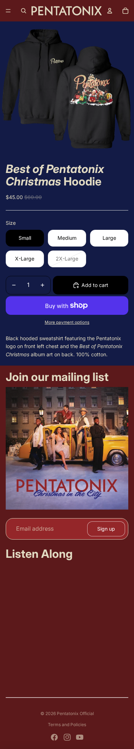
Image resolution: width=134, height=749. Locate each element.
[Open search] (23, 11)
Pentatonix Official (75, 713)
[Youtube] (79, 737)
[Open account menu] (110, 11)
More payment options (67, 322)
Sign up (106, 529)
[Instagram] (67, 737)
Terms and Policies (67, 724)
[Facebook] (54, 737)
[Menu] (8, 11)
